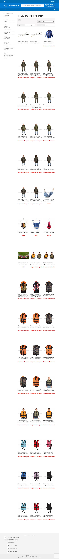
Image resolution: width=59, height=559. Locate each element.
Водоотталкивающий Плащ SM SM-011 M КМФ (36, 137)
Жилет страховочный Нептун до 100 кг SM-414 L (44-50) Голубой (23, 453)
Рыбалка (6, 19)
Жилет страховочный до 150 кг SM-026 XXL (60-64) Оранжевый (23, 358)
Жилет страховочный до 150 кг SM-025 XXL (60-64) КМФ (49, 326)
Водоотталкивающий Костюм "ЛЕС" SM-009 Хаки (23, 74)
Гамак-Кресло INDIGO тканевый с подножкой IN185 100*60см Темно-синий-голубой (35, 232)
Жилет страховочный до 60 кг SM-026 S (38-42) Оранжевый (48, 358)
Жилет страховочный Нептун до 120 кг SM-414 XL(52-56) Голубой (23, 516)
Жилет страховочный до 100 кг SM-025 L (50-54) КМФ (48, 295)
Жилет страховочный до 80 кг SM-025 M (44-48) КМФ (23, 389)
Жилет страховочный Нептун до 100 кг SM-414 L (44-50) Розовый (48, 453)
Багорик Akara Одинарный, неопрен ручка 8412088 (35, 42)
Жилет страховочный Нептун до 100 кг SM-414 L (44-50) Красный (35, 453)
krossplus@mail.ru (51, 6)
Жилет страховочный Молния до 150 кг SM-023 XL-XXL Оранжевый (48, 421)
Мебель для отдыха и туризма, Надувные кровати (8, 57)
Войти (52, 1)
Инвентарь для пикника (7, 33)
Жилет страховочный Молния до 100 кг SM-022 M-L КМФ (48, 389)
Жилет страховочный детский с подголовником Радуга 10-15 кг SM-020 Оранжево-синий (36, 295)
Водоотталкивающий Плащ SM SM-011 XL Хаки (36, 200)
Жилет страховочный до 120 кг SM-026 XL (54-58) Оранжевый (35, 326)
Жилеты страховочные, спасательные (7, 37)
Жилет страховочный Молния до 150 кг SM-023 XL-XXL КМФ (36, 421)
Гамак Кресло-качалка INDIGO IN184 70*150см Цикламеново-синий (48, 232)
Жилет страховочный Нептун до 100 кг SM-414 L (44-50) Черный (48, 484)
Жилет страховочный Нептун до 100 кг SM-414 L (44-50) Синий (23, 484)
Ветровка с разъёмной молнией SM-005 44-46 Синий (48, 42)
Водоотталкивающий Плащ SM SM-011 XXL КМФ (22, 137)
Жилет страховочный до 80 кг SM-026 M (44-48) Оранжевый (35, 389)
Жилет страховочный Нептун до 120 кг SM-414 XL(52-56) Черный (48, 516)
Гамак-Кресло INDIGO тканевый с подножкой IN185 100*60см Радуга (23, 232)
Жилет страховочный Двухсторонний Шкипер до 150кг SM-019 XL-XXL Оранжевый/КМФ (49, 263)
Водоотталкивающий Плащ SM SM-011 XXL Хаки (22, 168)
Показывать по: (41, 25)
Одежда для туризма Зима (8, 53)
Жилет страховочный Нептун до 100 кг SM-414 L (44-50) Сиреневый (35, 484)
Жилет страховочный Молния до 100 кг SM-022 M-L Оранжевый (23, 421)
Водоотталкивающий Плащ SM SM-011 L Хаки (35, 168)
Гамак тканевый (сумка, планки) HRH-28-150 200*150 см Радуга (23, 263)
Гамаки (5, 21)
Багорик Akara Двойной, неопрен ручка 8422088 (23, 42)
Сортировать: (21, 25)
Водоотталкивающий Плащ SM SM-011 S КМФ (48, 105)
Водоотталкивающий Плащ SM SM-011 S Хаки (23, 200)
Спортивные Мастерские (49, 46)
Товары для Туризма (9, 13)
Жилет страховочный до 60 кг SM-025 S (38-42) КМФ (35, 358)
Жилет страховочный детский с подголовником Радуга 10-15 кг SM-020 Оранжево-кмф (23, 295)
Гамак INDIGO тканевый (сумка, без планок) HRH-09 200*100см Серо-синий (48, 200)
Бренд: (39, 21)
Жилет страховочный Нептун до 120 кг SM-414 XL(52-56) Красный (35, 516)
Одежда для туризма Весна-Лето (8, 49)
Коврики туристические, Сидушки (7, 42)
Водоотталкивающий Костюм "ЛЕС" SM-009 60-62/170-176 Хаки (23, 105)
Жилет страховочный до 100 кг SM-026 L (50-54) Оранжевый (23, 326)
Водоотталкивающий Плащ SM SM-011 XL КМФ (49, 137)
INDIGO (49, 203)
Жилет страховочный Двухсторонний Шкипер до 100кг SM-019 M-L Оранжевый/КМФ (36, 263)
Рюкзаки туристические (7, 27)
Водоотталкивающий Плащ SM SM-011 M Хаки (48, 168)
